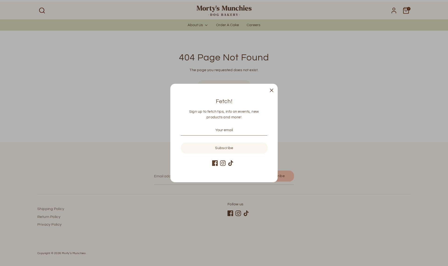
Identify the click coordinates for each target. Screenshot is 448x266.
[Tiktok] (231, 163)
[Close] (271, 90)
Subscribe (224, 148)
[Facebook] (215, 163)
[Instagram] (223, 163)
